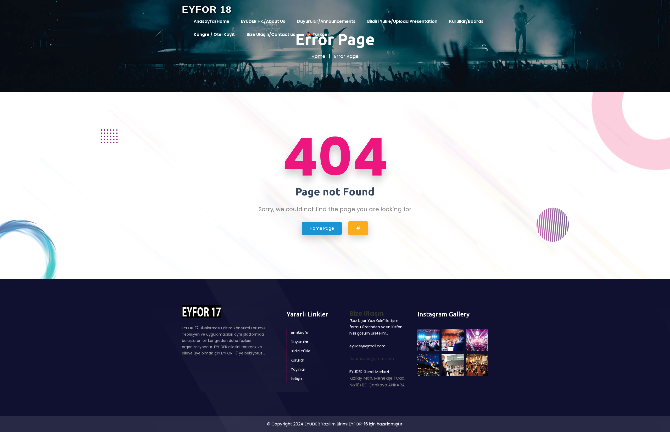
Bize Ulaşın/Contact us (271, 34)
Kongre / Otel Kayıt (214, 34)
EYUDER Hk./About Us (263, 21)
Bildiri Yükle (300, 351)
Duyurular (299, 341)
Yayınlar (298, 369)
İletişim (297, 378)
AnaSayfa (299, 332)
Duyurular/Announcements (326, 21)
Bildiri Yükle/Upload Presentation (402, 21)
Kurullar (297, 360)
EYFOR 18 (207, 9)
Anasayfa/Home (211, 21)
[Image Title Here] (428, 340)
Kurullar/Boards (466, 21)
